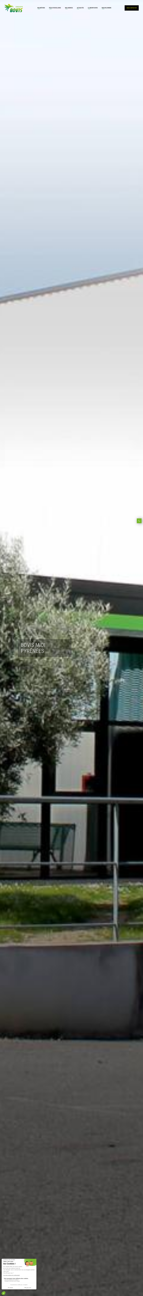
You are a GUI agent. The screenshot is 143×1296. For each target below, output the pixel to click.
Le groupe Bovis (93, 8)
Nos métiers (41, 8)
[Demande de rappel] (139, 520)
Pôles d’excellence (55, 8)
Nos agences (69, 8)
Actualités (80, 8)
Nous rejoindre (106, 8)
